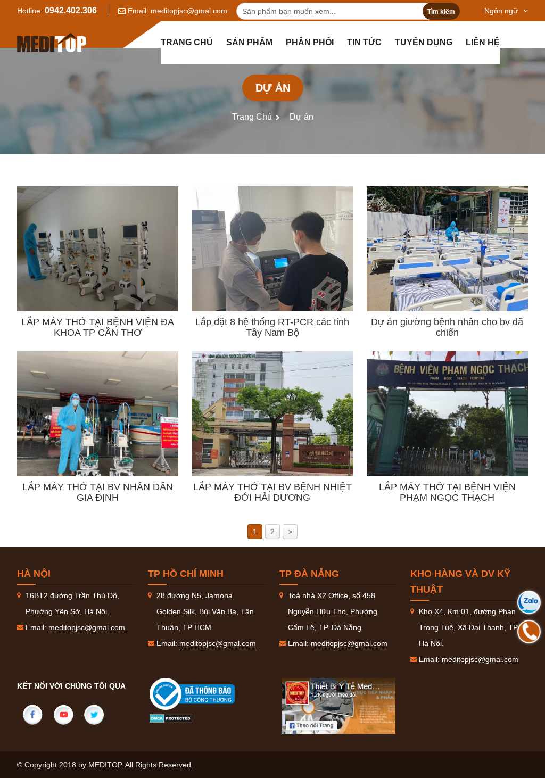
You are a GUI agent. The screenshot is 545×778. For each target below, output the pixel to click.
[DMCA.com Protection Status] (171, 718)
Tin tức (364, 42)
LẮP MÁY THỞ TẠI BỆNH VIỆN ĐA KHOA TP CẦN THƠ (97, 327)
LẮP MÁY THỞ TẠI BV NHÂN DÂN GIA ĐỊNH (97, 492)
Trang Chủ (252, 116)
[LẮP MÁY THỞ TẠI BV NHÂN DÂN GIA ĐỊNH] (97, 413)
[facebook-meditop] (339, 706)
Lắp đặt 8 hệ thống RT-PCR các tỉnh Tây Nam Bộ (272, 327)
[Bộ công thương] (203, 694)
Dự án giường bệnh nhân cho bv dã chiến (447, 327)
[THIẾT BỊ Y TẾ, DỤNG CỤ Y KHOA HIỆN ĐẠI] (51, 42)
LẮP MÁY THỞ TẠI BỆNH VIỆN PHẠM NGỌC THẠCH (447, 492)
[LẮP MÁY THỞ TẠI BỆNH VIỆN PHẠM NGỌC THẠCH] (447, 413)
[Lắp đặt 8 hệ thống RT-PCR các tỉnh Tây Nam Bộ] (272, 248)
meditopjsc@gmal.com (189, 10)
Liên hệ (483, 42)
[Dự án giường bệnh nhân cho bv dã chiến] (447, 248)
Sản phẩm (249, 42)
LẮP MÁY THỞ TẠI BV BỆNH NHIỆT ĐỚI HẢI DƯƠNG (272, 492)
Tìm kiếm (441, 11)
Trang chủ (187, 42)
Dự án (301, 116)
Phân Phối (310, 42)
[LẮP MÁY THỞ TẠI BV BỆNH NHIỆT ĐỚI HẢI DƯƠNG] (272, 413)
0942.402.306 (71, 10)
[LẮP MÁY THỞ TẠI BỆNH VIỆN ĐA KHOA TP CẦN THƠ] (97, 248)
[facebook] (32, 715)
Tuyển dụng (423, 42)
